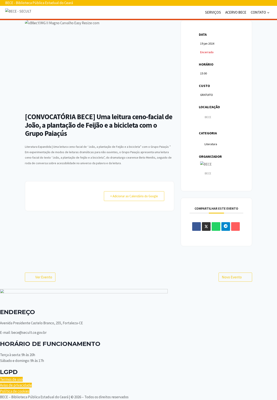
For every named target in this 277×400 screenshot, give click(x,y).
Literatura (211, 144)
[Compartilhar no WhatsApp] (216, 226)
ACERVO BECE (235, 12)
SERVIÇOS (213, 12)
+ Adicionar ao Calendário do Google (134, 196)
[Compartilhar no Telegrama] (225, 226)
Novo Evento (232, 277)
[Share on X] (206, 226)
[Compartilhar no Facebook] (196, 226)
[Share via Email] (235, 226)
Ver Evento (43, 277)
